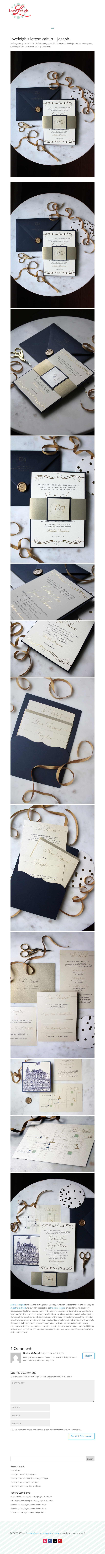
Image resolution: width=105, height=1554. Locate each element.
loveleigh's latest (74, 43)
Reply (88, 1355)
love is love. (15, 1470)
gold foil (52, 43)
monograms (87, 43)
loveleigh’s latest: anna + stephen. (25, 1482)
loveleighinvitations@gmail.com (42, 1533)
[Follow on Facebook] (50, 1541)
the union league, (58, 1308)
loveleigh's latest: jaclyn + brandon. (37, 1496)
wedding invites (17, 46)
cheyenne (17, 43)
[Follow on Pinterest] (60, 1541)
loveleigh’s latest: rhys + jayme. (23, 1474)
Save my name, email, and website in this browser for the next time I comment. (48, 1430)
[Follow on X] (55, 1541)
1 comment (46, 46)
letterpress (61, 43)
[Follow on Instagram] (45, 1541)
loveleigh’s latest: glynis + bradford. (25, 1486)
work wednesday (32, 46)
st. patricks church (18, 1308)
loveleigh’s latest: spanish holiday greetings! (29, 1478)
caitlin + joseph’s (17, 1305)
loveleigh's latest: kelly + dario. (34, 1504)
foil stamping (42, 43)
